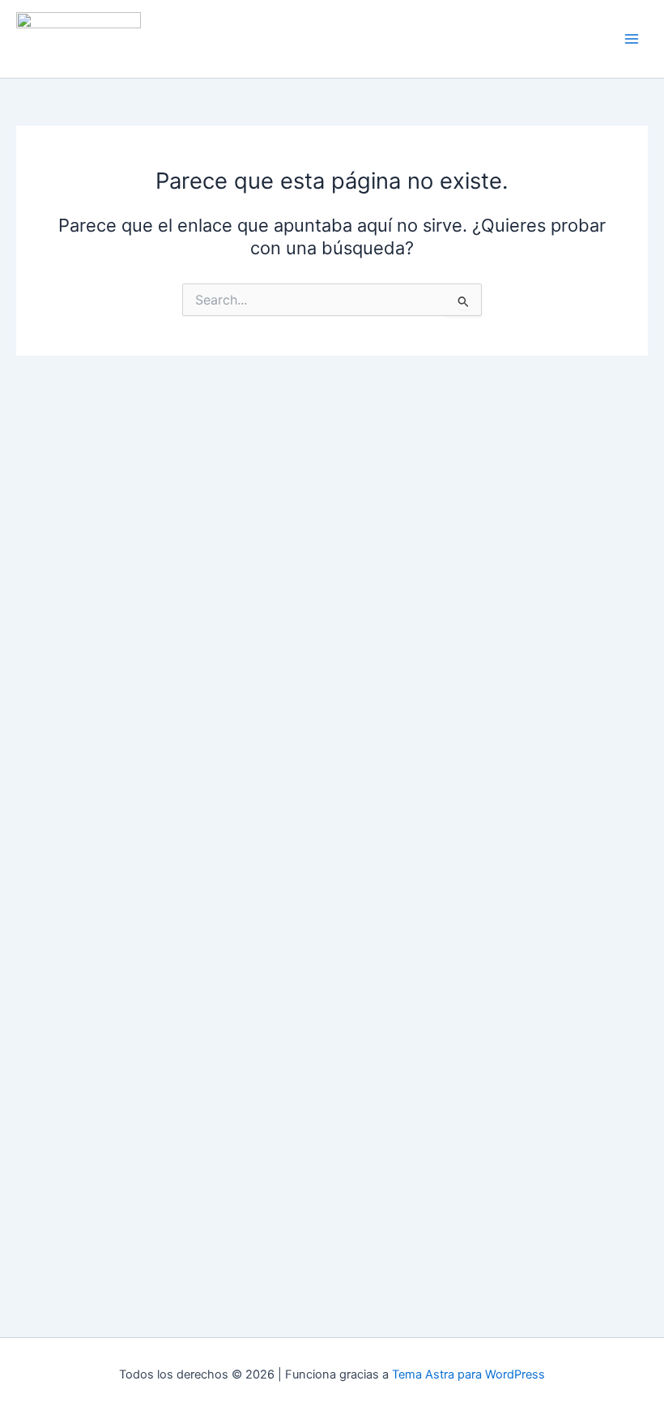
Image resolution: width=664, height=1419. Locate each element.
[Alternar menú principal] (631, 39)
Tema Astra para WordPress (468, 1374)
